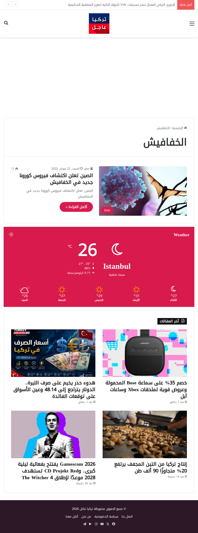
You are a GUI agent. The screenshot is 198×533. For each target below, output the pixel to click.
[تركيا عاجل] (99, 23)
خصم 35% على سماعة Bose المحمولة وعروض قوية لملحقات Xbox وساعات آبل (146, 389)
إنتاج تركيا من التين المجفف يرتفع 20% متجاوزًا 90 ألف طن (150, 467)
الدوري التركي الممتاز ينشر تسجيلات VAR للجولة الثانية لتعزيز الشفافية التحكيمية (121, 5)
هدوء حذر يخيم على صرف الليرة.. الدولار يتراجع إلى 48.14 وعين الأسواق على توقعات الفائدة (54, 389)
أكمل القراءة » (76, 207)
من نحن (86, 516)
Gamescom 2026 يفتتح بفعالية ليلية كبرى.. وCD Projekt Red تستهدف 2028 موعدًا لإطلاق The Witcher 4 (56, 470)
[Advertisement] (99, 76)
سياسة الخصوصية (106, 516)
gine (87, 168)
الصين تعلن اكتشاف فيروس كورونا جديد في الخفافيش (56, 179)
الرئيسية (178, 128)
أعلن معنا (72, 516)
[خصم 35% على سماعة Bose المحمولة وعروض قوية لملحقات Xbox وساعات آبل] (145, 353)
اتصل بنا (127, 516)
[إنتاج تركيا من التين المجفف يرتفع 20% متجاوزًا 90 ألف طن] (145, 434)
